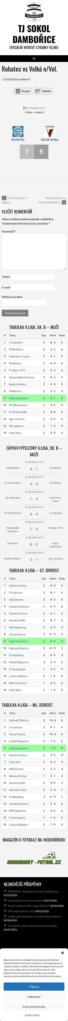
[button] (62, 953)
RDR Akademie (17, 627)
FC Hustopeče (17, 669)
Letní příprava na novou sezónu (25, 900)
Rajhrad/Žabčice (18, 648)
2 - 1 (34, 469)
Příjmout (34, 986)
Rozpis (26, 91)
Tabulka (46, 91)
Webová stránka (12, 296)
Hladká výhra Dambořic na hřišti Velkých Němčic (34, 916)
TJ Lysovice (15, 342)
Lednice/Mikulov (18, 676)
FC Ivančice (15, 592)
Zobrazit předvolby (34, 1006)
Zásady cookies (32, 1015)
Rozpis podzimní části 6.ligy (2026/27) (29, 905)
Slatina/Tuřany (17, 585)
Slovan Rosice (17, 634)
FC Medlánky (16, 655)
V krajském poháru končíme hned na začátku (32, 925)
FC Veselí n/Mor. (18, 412)
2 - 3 (34, 484)
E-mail (6, 287)
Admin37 (25, 79)
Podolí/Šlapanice (19, 662)
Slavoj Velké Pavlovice (21, 377)
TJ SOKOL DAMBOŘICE (34, 34)
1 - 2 (34, 529)
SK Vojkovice (16, 426)
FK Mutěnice (16, 349)
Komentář (9, 231)
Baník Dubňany (17, 384)
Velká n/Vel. (50, 139)
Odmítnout (34, 996)
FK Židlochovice (18, 405)
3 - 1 (34, 559)
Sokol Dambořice (19, 398)
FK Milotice (15, 391)
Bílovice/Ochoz (18, 683)
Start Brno (15, 433)
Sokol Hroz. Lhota (19, 356)
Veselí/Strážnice (19, 606)
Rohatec (18, 139)
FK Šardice (15, 363)
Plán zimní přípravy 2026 (21, 911)
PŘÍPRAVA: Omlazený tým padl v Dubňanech (33, 891)
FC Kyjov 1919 (17, 370)
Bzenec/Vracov (18, 613)
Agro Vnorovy (16, 419)
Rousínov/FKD (17, 620)
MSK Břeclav (16, 599)
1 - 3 (34, 499)
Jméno (6, 276)
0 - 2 (34, 544)
